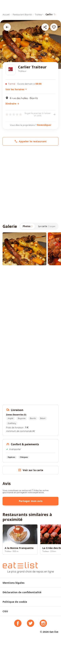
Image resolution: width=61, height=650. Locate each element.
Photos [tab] (27, 226)
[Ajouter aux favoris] (54, 27)
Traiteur (39, 14)
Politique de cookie (15, 601)
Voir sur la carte (33, 470)
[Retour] (7, 27)
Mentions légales (13, 582)
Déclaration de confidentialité (22, 592)
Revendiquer (44, 125)
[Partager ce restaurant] (45, 27)
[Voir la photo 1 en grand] (24, 248)
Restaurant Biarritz (22, 14)
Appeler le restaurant (33, 141)
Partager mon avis (30, 501)
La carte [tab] (46, 226)
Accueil (6, 14)
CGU (5, 611)
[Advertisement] (30, 184)
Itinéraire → (12, 103)
